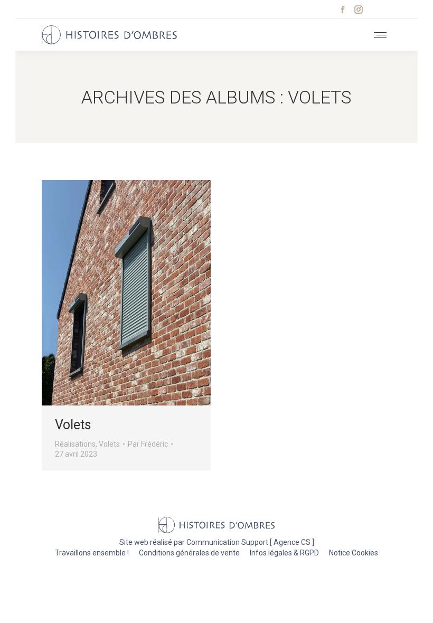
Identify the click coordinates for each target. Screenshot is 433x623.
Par (148, 444)
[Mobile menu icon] (380, 35)
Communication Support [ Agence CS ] (250, 542)
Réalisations (75, 444)
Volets (73, 424)
